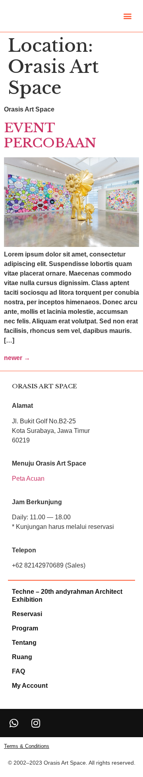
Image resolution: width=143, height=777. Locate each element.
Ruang (22, 657)
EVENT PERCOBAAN (50, 135)
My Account (30, 685)
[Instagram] (36, 723)
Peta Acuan (28, 478)
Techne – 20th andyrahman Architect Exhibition (67, 595)
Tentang (24, 642)
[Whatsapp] (14, 723)
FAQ (18, 671)
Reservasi (27, 614)
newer (17, 357)
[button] (127, 16)
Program (25, 628)
